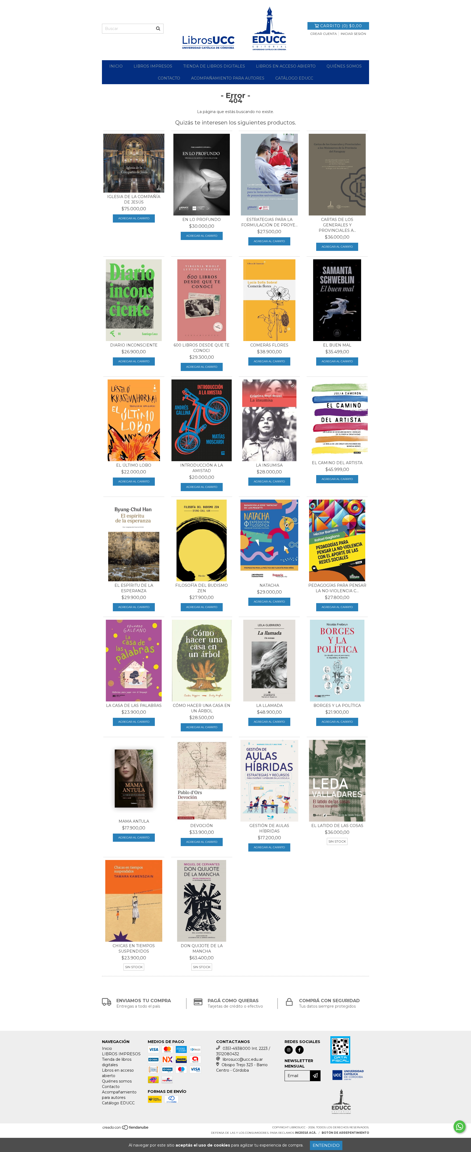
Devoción (201, 825)
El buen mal (337, 345)
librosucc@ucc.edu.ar (243, 1059)
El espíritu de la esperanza (133, 588)
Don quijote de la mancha (202, 948)
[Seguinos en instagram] (289, 1050)
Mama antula (134, 821)
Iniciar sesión (353, 34)
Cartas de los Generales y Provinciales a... (337, 225)
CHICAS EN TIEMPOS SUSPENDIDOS (134, 948)
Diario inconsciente (134, 345)
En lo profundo (201, 219)
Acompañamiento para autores (227, 78)
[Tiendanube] (126, 1129)
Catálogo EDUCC (294, 78)
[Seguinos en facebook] (299, 1050)
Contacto (169, 78)
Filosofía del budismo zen (201, 588)
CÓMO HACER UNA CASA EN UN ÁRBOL (201, 708)
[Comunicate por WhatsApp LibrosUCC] (460, 1126)
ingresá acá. (305, 1133)
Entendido (326, 1145)
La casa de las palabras (134, 705)
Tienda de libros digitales (214, 66)
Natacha (269, 585)
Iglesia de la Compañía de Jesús (133, 199)
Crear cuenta (323, 34)
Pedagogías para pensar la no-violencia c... (337, 588)
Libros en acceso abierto (286, 66)
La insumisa (269, 465)
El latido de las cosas (337, 825)
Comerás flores (269, 345)
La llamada (269, 705)
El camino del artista (337, 462)
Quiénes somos (344, 66)
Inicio (116, 66)
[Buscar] (158, 29)
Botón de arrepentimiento (345, 1133)
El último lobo (133, 465)
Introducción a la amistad (201, 468)
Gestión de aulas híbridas (269, 828)
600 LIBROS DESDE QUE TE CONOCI (202, 348)
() (341, 25)
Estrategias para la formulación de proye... (269, 222)
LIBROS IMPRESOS (153, 66)
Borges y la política (337, 705)
